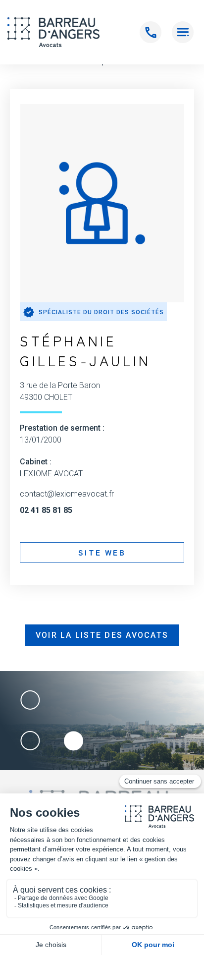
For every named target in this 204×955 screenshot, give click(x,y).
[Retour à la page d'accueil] (53, 32)
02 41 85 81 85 (46, 510)
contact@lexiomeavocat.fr (67, 494)
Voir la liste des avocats (102, 635)
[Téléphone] (150, 32)
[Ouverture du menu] (183, 32)
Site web (102, 552)
